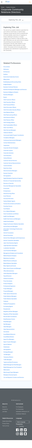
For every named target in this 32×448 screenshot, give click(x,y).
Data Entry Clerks (7, 168)
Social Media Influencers (9, 334)
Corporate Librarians (8, 153)
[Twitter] (25, 430)
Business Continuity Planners (10, 87)
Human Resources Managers (10, 226)
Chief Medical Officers (8, 112)
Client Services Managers (9, 130)
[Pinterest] (21, 434)
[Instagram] (17, 434)
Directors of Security (8, 183)
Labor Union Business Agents (10, 243)
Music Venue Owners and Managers (12, 268)
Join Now (4, 411)
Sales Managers (7, 326)
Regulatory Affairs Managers (10, 311)
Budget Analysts (7, 84)
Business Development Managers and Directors (15, 89)
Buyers (5, 97)
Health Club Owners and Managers (11, 219)
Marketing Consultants (9, 258)
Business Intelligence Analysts (10, 92)
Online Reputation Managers (10, 273)
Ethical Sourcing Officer (9, 193)
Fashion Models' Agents (9, 201)
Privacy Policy (5, 423)
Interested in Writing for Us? (22, 411)
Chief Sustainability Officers (10, 125)
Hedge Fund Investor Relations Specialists (13, 224)
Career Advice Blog (6, 421)
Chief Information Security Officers (12, 109)
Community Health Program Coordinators (13, 135)
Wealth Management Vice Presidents (12, 367)
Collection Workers (8, 132)
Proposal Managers (8, 291)
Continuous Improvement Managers (12, 140)
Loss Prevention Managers (10, 250)
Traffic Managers (7, 359)
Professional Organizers (9, 286)
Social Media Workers (8, 336)
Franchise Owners (7, 206)
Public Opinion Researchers (10, 293)
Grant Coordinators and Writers (11, 213)
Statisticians (6, 347)
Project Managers (7, 288)
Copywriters (6, 145)
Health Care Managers (8, 216)
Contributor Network (21, 413)
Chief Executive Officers (9, 102)
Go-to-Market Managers (9, 211)
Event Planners (7, 196)
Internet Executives (8, 235)
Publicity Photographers (9, 303)
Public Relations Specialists (10, 298)
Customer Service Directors (10, 160)
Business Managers (8, 94)
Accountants (6, 66)
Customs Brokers (7, 165)
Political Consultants (8, 278)
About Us (4, 407)
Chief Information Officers (9, 107)
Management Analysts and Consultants (13, 253)
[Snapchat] (25, 434)
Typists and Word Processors (10, 362)
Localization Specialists (9, 248)
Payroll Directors (7, 276)
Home (2, 7)
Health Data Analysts (8, 221)
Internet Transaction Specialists (11, 240)
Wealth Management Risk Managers (12, 364)
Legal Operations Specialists (10, 245)
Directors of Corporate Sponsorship (12, 180)
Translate (21, 426)
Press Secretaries (7, 281)
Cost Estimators (7, 155)
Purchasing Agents (8, 306)
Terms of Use (5, 425)
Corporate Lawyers (8, 150)
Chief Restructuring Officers (10, 115)
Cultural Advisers (7, 158)
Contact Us (5, 409)
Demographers (7, 175)
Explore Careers (10, 7)
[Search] (30, 2)
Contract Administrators (9, 142)
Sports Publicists (7, 344)
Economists (6, 188)
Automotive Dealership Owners (11, 76)
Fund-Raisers (6, 208)
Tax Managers (6, 354)
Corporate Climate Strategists (10, 148)
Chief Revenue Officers (9, 117)
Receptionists (6, 309)
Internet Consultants (8, 232)
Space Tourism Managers (9, 342)
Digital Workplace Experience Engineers (13, 178)
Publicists (5, 301)
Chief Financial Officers (9, 104)
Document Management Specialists (12, 186)
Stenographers (7, 349)
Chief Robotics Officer (8, 120)
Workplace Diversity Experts (10, 374)
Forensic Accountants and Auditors (12, 203)
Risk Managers (7, 324)
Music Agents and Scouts (9, 265)
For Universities (20, 409)
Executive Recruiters (8, 198)
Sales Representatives (9, 329)
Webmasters (6, 369)
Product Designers (8, 283)
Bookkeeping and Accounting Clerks (12, 82)
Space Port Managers (8, 339)
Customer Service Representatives (12, 163)
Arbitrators (6, 69)
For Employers (19, 407)
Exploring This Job (15, 20)
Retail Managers (7, 321)
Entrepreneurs (7, 191)
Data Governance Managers (10, 170)
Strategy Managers (8, 352)
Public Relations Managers (9, 296)
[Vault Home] (7, 1)
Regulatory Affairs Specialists (10, 314)
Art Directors (6, 71)
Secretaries (6, 331)
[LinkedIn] (21, 430)
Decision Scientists (8, 173)
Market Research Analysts (9, 255)
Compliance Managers (9, 137)
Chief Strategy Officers (9, 122)
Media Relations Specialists (10, 263)
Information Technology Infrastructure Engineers (12, 229)
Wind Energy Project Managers (10, 372)
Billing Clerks (6, 79)
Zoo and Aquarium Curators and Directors (13, 377)
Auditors (5, 74)
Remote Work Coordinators (10, 316)
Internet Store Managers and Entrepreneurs (14, 238)
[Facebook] (17, 430)
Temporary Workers (8, 357)
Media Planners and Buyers (10, 260)
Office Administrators (8, 271)
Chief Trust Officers (8, 127)
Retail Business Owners (9, 319)
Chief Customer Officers (9, 99)
